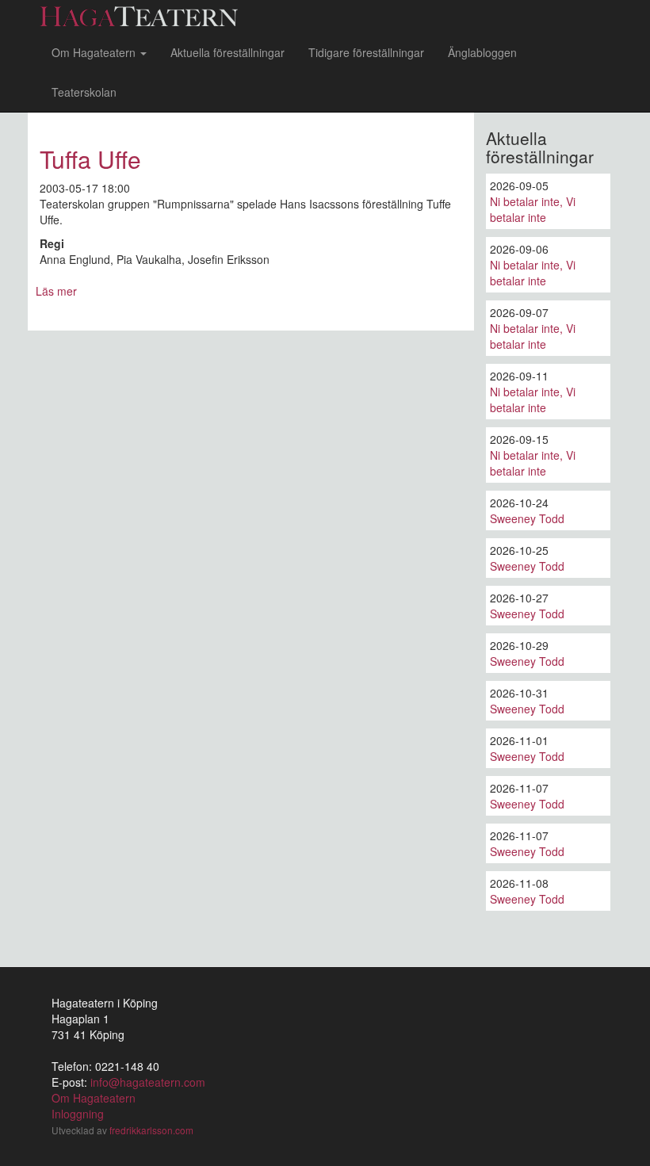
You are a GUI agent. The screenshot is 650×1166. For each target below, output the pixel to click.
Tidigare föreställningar (366, 52)
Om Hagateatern (95, 52)
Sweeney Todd (527, 518)
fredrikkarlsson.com (151, 1130)
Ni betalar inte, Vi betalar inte (532, 209)
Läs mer (56, 291)
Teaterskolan (84, 92)
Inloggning (78, 1114)
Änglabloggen (482, 52)
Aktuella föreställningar (227, 52)
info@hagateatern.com (147, 1082)
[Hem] (145, 16)
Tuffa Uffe (90, 159)
